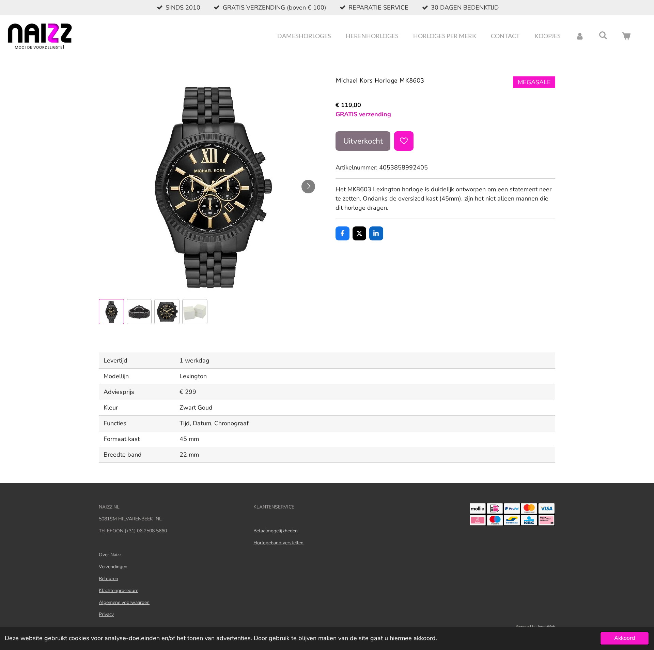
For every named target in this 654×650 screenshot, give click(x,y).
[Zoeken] (603, 35)
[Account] (580, 36)
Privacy (106, 614)
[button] (111, 311)
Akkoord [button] (624, 638)
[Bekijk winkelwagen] (626, 36)
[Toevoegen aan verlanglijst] (403, 140)
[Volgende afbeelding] (308, 186)
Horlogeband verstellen (278, 543)
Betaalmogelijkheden (275, 531)
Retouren (108, 578)
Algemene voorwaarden (124, 602)
